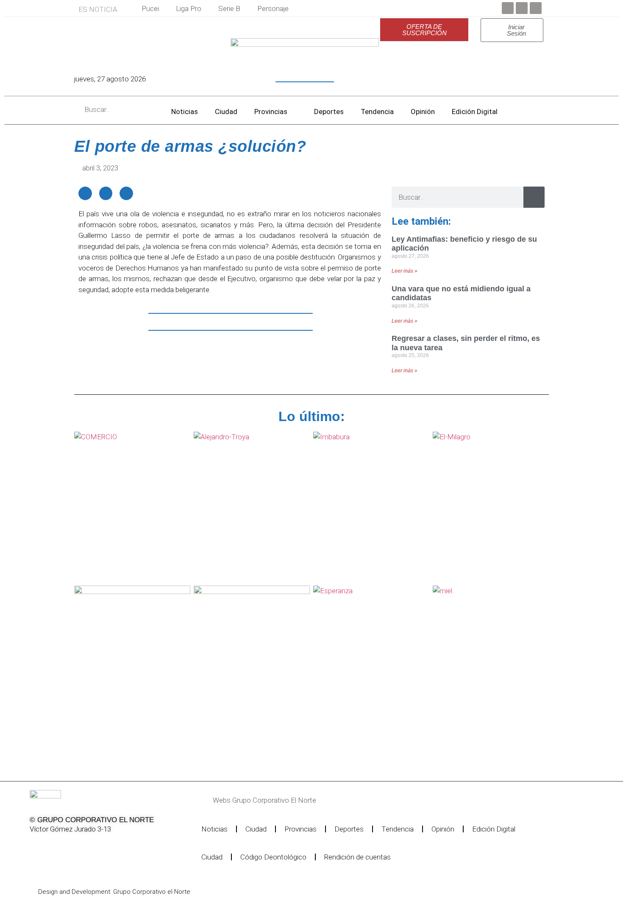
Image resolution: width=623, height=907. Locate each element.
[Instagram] (78, 847)
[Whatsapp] (121, 847)
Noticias (184, 111)
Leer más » (404, 271)
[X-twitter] (57, 847)
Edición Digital (475, 111)
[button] (85, 194)
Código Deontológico (273, 857)
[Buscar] (534, 197)
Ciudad (226, 111)
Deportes (329, 111)
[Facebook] (508, 8)
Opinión (423, 111)
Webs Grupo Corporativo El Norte (264, 800)
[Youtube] (536, 8)
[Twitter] (522, 8)
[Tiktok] (100, 847)
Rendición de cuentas (357, 857)
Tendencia (377, 111)
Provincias (270, 111)
